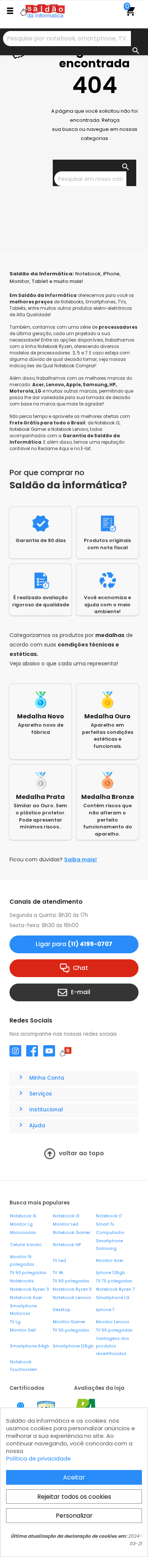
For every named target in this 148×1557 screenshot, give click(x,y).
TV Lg (15, 1322)
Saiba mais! (80, 859)
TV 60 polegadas (71, 1281)
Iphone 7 (105, 1310)
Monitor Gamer (69, 1322)
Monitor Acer (109, 1260)
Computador (110, 1232)
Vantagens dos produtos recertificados (112, 1346)
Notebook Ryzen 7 (115, 1289)
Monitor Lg (21, 1224)
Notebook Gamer (71, 1232)
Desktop (62, 1310)
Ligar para (74, 944)
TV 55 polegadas (71, 1330)
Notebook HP (67, 1245)
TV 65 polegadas (114, 1330)
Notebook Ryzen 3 (29, 1289)
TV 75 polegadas (114, 1281)
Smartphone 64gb (29, 1346)
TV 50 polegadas (28, 1273)
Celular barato (26, 1245)
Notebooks (22, 1281)
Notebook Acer (26, 1298)
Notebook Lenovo (72, 1298)
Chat (80, 968)
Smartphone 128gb (73, 1346)
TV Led (59, 1260)
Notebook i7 (109, 1216)
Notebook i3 (66, 1216)
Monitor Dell (23, 1330)
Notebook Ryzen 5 (72, 1289)
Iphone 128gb (110, 1273)
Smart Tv (105, 1224)
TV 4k (58, 1273)
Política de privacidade (38, 1458)
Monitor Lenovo (112, 1322)
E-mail (80, 992)
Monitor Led (65, 1224)
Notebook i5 (23, 1216)
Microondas (23, 1232)
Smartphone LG (112, 1298)
